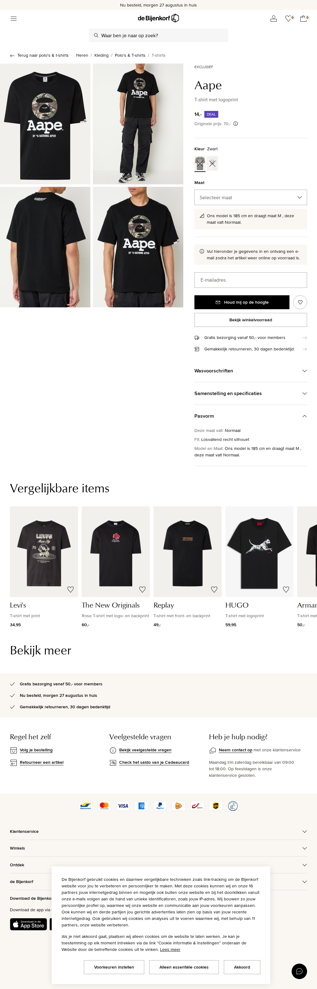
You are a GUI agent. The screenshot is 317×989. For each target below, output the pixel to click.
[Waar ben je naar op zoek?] (96, 35)
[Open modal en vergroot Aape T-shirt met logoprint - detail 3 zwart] (138, 247)
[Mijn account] (273, 18)
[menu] (13, 19)
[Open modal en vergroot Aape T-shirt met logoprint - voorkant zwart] (45, 124)
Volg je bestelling (36, 750)
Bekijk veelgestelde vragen (145, 750)
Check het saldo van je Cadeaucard (154, 762)
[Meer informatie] (236, 124)
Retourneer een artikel (41, 762)
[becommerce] (233, 809)
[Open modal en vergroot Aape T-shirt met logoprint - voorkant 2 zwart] (138, 124)
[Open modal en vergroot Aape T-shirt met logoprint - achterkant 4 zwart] (45, 247)
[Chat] (299, 971)
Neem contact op (235, 750)
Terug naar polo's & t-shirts (43, 55)
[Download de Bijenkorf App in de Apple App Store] (28, 924)
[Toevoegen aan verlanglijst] (300, 302)
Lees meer (170, 949)
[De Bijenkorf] (158, 18)
